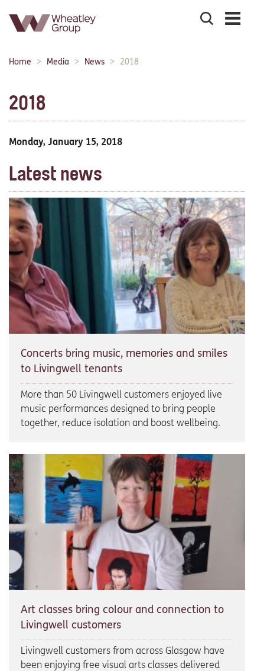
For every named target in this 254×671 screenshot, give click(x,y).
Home (20, 62)
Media (58, 62)
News (94, 62)
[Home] (53, 38)
